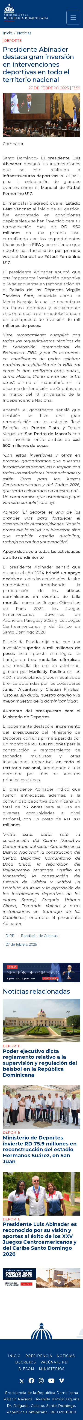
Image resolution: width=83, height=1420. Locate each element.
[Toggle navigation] (73, 17)
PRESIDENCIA (38, 1356)
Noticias (24, 33)
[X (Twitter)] (21, 1380)
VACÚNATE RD (54, 1362)
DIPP (10, 936)
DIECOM (26, 1369)
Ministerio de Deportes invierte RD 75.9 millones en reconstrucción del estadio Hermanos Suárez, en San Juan (40, 1149)
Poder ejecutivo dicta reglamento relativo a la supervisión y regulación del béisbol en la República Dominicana (40, 1063)
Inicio (7, 33)
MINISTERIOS (52, 1369)
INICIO (14, 1356)
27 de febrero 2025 (21, 944)
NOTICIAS (66, 1356)
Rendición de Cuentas (39, 936)
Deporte (13, 41)
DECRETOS (25, 1362)
